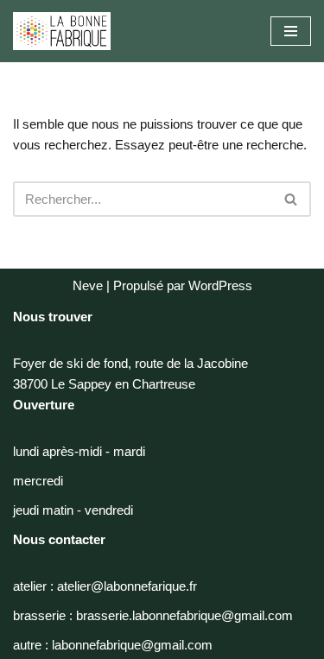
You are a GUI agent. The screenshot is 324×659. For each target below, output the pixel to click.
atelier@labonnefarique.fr (127, 586)
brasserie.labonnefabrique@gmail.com (184, 615)
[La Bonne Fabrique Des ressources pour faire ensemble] (62, 31)
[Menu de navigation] (290, 31)
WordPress (220, 285)
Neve (88, 285)
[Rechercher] (291, 199)
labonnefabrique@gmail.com (132, 644)
